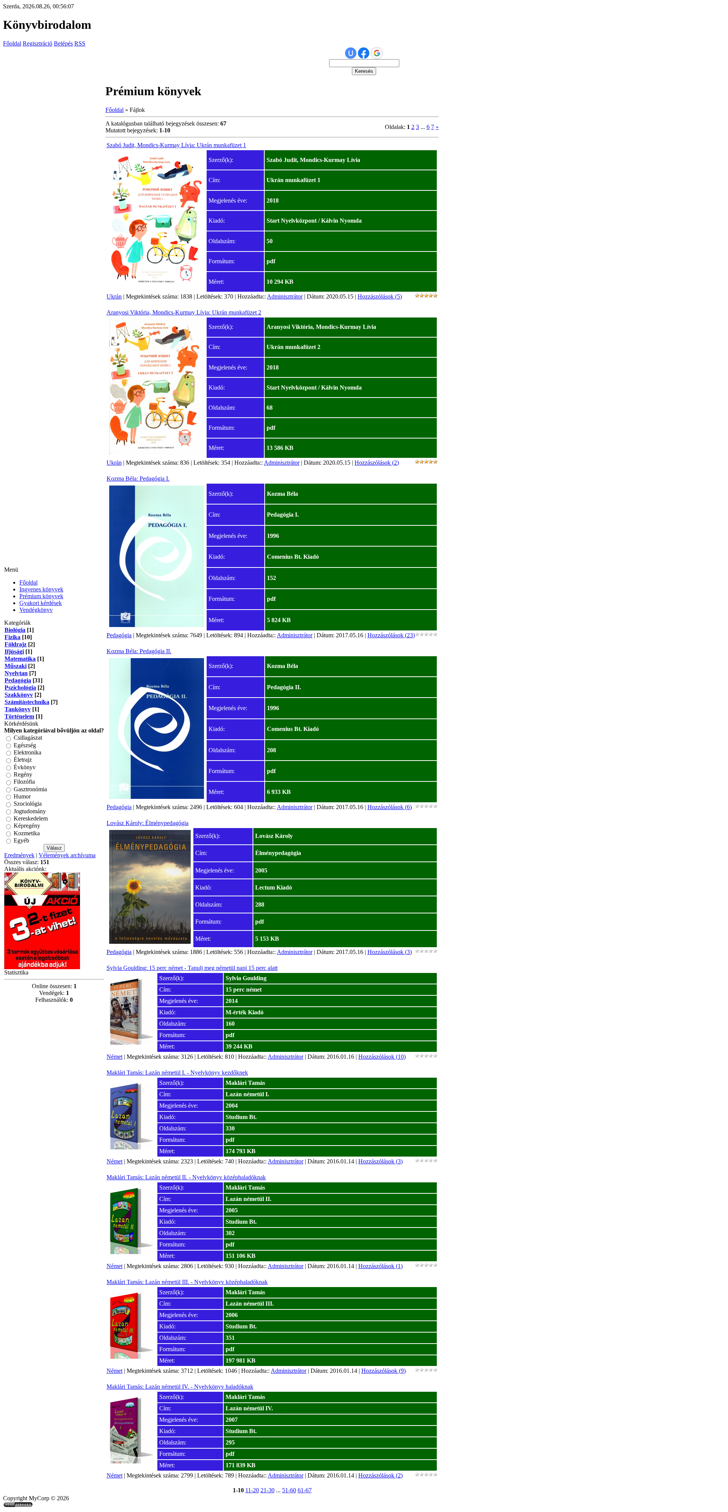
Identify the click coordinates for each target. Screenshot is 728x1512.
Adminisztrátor (285, 296)
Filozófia (24, 782)
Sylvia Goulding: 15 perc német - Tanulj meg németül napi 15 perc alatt (192, 968)
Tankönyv (18, 709)
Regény (23, 774)
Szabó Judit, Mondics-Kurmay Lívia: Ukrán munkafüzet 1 (176, 145)
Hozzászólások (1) (380, 1266)
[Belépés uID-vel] (350, 53)
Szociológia (28, 804)
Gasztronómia (30, 789)
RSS (79, 43)
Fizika (12, 637)
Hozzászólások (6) (389, 807)
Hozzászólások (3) (389, 952)
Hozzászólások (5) (380, 296)
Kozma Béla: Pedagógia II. (139, 651)
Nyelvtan (16, 673)
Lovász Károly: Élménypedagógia (147, 823)
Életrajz (23, 760)
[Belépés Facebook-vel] (363, 53)
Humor (22, 796)
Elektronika (27, 752)
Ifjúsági (14, 651)
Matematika (20, 658)
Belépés (63, 43)
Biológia (15, 630)
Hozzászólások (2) (377, 462)
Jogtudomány (30, 811)
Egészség (25, 745)
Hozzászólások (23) (391, 635)
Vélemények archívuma (67, 855)
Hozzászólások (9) (383, 1370)
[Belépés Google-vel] (377, 53)
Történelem (19, 716)
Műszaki (16, 666)
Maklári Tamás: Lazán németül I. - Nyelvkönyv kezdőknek (177, 1072)
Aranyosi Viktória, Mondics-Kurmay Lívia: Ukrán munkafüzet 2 (184, 312)
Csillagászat (28, 738)
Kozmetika (27, 833)
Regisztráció (37, 43)
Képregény (27, 826)
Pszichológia (20, 687)
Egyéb (21, 840)
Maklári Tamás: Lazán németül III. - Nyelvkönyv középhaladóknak (187, 1282)
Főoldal (12, 43)
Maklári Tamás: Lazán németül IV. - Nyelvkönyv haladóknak (180, 1386)
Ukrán (114, 296)
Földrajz (16, 644)
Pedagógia (18, 680)
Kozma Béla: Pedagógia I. (138, 478)
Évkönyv (25, 767)
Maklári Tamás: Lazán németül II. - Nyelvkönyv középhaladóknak (186, 1177)
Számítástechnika (27, 702)
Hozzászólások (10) (382, 1056)
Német (114, 1056)
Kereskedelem (31, 818)
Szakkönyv (19, 695)
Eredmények (19, 855)
